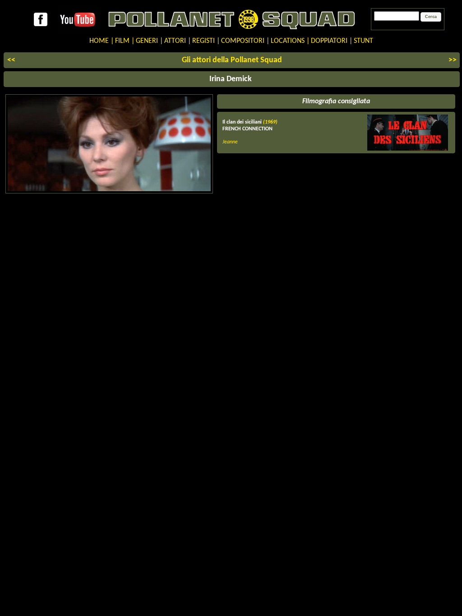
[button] (430, 17)
